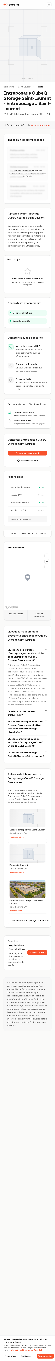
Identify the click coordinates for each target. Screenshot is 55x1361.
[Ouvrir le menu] (49, 4)
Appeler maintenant (41, 125)
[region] (27, 581)
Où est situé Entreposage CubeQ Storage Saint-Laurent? (26, 754)
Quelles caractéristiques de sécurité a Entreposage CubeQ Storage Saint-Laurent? (25, 742)
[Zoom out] (46, 561)
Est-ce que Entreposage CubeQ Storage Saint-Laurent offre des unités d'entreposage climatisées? (26, 726)
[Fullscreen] (46, 567)
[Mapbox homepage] (11, 607)
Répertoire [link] (40, 86)
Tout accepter (45, 1356)
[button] (27, 453)
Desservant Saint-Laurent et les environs (28, 533)
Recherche (9, 86)
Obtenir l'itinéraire (39, 615)
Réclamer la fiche (37, 952)
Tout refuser (11, 1356)
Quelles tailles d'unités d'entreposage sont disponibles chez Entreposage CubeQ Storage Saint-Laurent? (26, 655)
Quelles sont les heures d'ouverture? (21, 713)
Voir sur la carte (15, 613)
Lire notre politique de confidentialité (27, 1350)
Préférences (27, 1356)
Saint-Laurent (24, 86)
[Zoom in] (46, 556)
